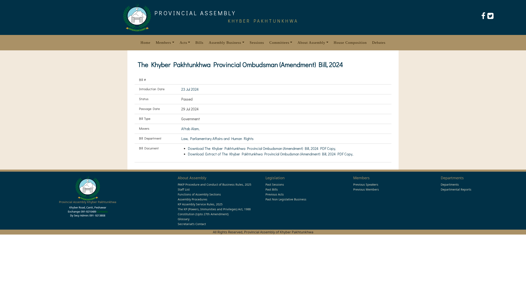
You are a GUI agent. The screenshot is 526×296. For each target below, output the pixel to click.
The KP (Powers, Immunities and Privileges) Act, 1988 (214, 209)
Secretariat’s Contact (192, 224)
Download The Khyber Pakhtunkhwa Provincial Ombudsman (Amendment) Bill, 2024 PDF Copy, (262, 148)
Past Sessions (274, 184)
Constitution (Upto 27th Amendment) (203, 214)
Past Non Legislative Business (285, 199)
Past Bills (271, 189)
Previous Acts (274, 194)
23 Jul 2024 (190, 89)
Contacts (102, 211)
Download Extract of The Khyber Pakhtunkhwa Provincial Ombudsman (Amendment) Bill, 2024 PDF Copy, (270, 153)
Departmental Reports (456, 189)
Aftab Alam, (190, 128)
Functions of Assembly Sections (199, 194)
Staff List (184, 189)
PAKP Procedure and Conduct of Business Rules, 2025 (214, 184)
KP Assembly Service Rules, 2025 (200, 204)
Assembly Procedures (192, 199)
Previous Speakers (365, 184)
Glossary (183, 219)
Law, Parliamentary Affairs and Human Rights (217, 138)
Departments (450, 184)
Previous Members (366, 189)
